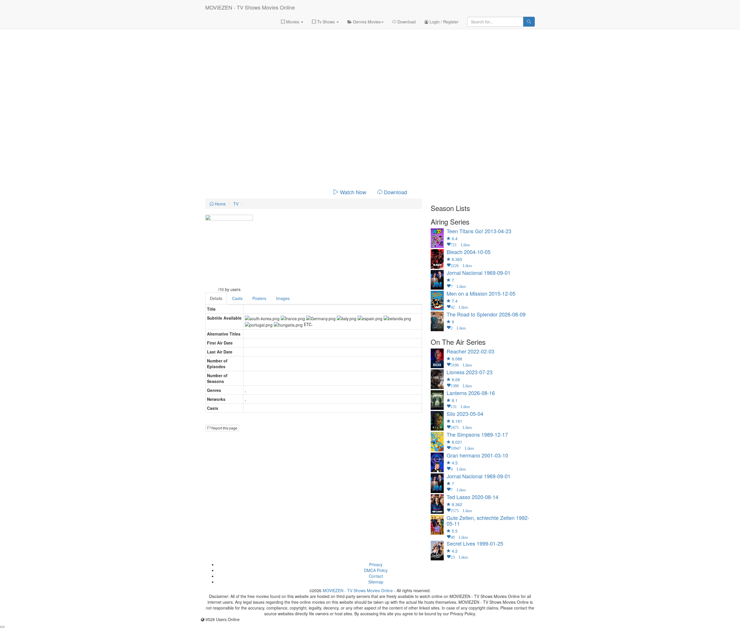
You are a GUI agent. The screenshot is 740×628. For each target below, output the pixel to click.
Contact (376, 576)
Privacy (375, 564)
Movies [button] (292, 22)
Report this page (223, 427)
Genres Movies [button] (366, 22)
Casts (237, 298)
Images (283, 298)
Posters (259, 298)
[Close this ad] (2, 627)
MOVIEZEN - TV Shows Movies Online (250, 7)
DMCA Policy (376, 570)
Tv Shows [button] (326, 22)
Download (406, 22)
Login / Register (443, 22)
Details (216, 298)
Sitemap (375, 582)
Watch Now (353, 192)
